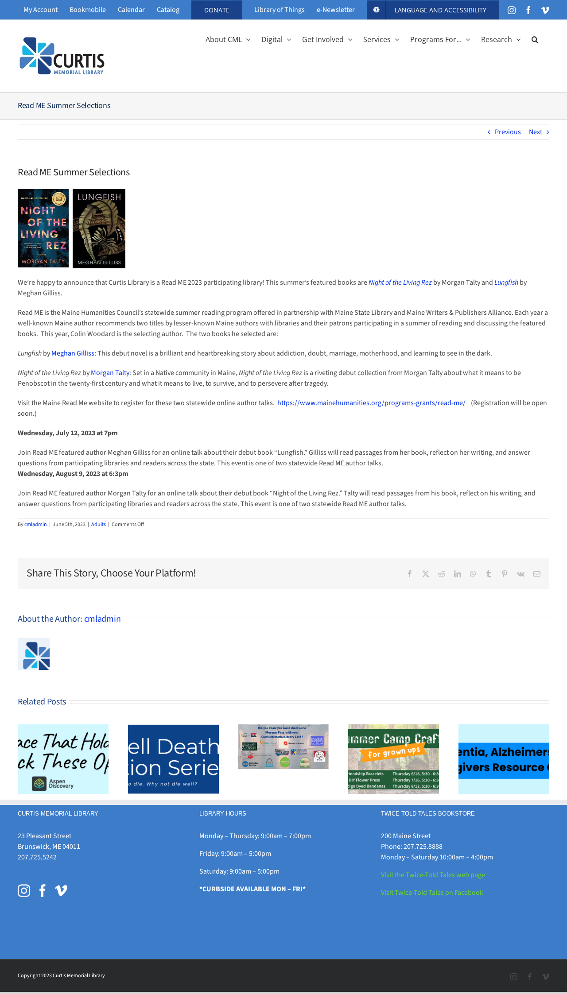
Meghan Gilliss (72, 353)
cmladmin (35, 524)
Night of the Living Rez (400, 282)
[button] (535, 38)
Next (535, 132)
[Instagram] (24, 891)
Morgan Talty (110, 373)
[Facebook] (42, 891)
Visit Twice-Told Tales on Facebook (432, 892)
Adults (98, 524)
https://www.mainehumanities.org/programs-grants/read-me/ (371, 403)
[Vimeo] (61, 891)
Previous (508, 132)
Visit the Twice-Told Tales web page (433, 875)
